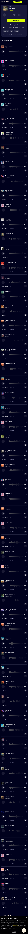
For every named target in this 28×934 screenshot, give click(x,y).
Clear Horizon (8, 710)
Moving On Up (8, 493)
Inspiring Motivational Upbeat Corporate (10, 435)
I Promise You (8, 204)
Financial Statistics (9, 392)
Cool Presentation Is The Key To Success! (10, 349)
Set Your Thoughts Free (10, 897)
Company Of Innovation (10, 464)
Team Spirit (7, 667)
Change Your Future (10, 508)
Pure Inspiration (8, 767)
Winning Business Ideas (10, 363)
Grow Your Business (10, 537)
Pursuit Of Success (9, 118)
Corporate (5, 31)
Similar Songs (7, 40)
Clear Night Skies (9, 132)
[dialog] (14, 925)
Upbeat (16, 31)
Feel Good (7, 407)
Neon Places (8, 291)
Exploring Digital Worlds (10, 175)
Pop (11, 31)
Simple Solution (8, 46)
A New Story (8, 883)
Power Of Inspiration (10, 840)
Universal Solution (9, 811)
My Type (7, 869)
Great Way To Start (9, 753)
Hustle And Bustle (9, 161)
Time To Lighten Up (9, 825)
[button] (14, 928)
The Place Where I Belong (10, 594)
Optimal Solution (9, 233)
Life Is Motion (8, 854)
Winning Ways (8, 378)
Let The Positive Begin (10, 262)
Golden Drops (8, 782)
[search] (23, 2)
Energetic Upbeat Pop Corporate (10, 724)
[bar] (26, 2)
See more (23, 24)
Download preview (7, 34)
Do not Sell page (19, 926)
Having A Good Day (9, 60)
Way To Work (8, 479)
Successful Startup (9, 248)
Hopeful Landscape (9, 681)
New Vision (7, 219)
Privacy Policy (15, 925)
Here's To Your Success (10, 609)
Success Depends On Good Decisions (10, 320)
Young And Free (9, 89)
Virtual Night (8, 695)
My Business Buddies (10, 796)
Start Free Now (18, 1)
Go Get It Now (8, 522)
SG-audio (12, 10)
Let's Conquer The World (10, 450)
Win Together (8, 638)
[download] (25, 55)
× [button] (26, 917)
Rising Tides (8, 103)
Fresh (6, 277)
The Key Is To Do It (9, 551)
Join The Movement (9, 580)
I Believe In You (8, 74)
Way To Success (9, 190)
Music (10, 6)
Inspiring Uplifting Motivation (10, 739)
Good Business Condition (10, 623)
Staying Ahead (8, 421)
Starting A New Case (10, 334)
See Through (8, 565)
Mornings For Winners (10, 305)
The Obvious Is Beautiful (10, 652)
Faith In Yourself (9, 147)
